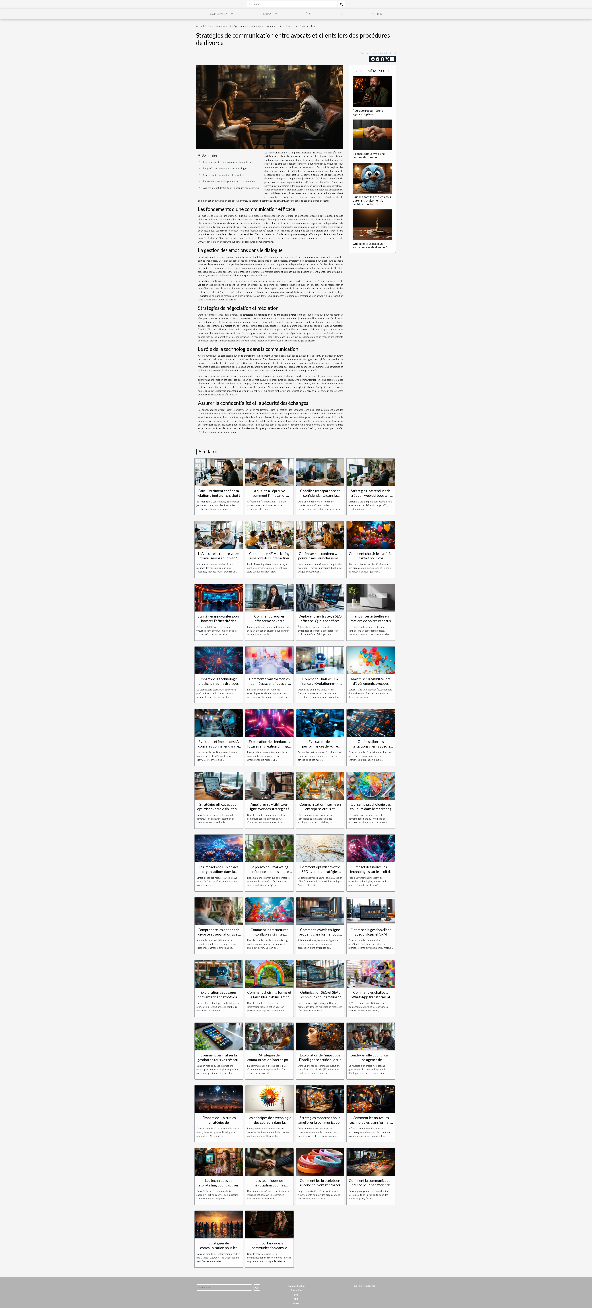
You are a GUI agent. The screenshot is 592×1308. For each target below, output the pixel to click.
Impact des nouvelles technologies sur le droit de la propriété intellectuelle (371, 871)
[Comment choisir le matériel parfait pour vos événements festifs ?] (371, 534)
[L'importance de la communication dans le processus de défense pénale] (269, 1224)
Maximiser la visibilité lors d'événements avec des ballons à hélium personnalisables (371, 686)
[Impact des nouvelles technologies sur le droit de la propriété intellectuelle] (371, 848)
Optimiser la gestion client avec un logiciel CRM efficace (371, 934)
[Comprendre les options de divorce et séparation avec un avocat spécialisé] (219, 911)
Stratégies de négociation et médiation (223, 175)
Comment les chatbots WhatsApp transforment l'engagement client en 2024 (371, 997)
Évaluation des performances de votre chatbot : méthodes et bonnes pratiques (320, 748)
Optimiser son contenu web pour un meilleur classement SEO (320, 558)
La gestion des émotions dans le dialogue (225, 168)
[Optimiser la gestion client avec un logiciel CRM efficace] (371, 911)
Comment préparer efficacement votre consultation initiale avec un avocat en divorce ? (269, 623)
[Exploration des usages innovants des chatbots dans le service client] (219, 973)
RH (341, 14)
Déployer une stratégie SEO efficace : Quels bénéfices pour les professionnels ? (320, 621)
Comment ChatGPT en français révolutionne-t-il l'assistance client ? (319, 683)
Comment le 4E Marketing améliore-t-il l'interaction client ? (269, 558)
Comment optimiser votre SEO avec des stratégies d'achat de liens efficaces (320, 871)
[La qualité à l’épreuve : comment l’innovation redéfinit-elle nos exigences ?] (269, 472)
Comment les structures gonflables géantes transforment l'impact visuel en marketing (269, 937)
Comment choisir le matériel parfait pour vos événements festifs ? (371, 558)
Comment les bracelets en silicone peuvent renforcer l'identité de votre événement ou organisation (320, 1187)
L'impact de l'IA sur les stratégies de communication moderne (218, 1122)
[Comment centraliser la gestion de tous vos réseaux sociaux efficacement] (219, 1036)
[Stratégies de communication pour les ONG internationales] (219, 1224)
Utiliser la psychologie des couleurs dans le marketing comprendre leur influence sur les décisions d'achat (371, 811)
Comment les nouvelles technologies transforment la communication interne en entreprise (371, 1125)
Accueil (200, 26)
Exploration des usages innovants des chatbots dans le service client (219, 997)
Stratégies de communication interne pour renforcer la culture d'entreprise (269, 1062)
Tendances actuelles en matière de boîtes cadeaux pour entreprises (370, 621)
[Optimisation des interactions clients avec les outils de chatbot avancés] (371, 723)
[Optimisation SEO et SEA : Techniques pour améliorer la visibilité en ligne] (320, 973)
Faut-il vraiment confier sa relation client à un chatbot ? (218, 493)
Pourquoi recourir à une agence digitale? (368, 112)
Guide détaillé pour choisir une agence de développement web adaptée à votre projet (370, 1062)
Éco (308, 14)
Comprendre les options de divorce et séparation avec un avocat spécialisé (219, 934)
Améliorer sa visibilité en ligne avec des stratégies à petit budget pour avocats (269, 809)
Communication (222, 14)
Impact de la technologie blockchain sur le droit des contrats (219, 683)
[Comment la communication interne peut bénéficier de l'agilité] (371, 1161)
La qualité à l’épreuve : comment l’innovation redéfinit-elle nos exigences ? (269, 495)
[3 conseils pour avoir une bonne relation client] (372, 134)
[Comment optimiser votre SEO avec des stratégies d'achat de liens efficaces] (320, 848)
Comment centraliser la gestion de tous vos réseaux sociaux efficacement (218, 1059)
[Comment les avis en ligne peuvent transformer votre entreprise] (320, 911)
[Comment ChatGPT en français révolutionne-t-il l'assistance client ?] (320, 660)
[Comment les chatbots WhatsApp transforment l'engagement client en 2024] (371, 973)
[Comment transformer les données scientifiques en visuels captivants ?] (269, 660)
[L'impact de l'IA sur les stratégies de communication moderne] (219, 1099)
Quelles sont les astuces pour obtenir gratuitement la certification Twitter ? (372, 200)
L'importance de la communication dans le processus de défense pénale (269, 1247)
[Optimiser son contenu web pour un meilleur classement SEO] (320, 534)
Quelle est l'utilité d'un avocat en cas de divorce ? (370, 245)
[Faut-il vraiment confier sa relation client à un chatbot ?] (219, 472)
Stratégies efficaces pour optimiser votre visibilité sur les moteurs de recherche (218, 809)
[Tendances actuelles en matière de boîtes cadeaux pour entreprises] (371, 597)
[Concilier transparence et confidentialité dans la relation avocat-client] (320, 472)
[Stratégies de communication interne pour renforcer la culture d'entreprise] (269, 1036)
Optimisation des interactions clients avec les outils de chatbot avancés (370, 746)
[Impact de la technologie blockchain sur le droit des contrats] (219, 660)
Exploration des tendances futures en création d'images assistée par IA (269, 746)
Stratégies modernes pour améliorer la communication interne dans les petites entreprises (320, 1125)
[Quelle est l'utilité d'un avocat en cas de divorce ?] (372, 224)
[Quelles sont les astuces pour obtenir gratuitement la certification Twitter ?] (372, 178)
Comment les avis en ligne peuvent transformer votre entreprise (320, 934)
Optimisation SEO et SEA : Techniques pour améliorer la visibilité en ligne (320, 997)
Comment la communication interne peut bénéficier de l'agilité (371, 1185)
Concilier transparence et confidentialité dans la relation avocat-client (320, 495)
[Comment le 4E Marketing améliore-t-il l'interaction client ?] (269, 534)
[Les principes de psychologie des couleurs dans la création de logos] (269, 1099)
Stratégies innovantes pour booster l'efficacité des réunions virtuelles (219, 621)
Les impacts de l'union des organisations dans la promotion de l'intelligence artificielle (218, 874)
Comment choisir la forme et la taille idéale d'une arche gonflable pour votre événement (269, 999)
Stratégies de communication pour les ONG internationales (218, 1247)
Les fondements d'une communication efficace (228, 162)
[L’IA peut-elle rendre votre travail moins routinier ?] (219, 534)
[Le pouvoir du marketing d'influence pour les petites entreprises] (269, 848)
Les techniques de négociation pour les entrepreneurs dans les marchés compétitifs (269, 1187)
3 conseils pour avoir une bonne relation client (369, 155)
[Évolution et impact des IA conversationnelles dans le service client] (219, 723)
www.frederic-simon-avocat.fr (214, 242)
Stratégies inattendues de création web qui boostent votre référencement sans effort (370, 498)
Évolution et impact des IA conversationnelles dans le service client (218, 746)
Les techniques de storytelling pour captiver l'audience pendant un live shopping (219, 1187)
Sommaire (209, 155)
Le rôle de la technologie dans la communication (229, 181)
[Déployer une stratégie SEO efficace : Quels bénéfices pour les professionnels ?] (320, 597)
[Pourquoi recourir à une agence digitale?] (372, 91)
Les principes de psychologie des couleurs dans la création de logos (269, 1122)
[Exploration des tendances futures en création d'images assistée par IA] (269, 723)
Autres (377, 14)
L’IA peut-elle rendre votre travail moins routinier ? (218, 555)
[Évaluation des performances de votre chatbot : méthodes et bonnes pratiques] (320, 723)
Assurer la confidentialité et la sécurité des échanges (231, 188)
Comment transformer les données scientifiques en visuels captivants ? (269, 683)
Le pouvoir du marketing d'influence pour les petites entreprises (269, 871)
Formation (270, 14)
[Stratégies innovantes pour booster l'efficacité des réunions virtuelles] (219, 597)
